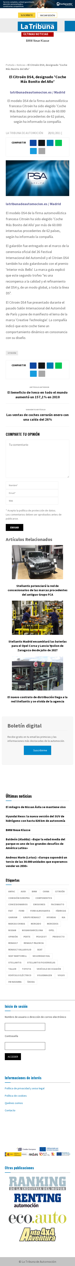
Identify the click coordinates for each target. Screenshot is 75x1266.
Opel (51, 930)
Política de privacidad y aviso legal (24, 1088)
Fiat (10, 910)
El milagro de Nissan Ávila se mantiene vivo (36, 807)
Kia (63, 917)
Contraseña (11, 1036)
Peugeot (41, 936)
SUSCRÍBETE (27, 15)
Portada (10, 65)
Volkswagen (44, 975)
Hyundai (51, 917)
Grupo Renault (32, 917)
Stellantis (14, 962)
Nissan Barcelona (32, 930)
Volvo (61, 975)
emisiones (39, 904)
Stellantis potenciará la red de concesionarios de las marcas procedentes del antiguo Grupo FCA (38, 590)
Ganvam (12, 917)
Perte (26, 936)
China (46, 891)
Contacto (10, 1110)
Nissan (12, 930)
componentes (43, 898)
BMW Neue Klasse (37, 40)
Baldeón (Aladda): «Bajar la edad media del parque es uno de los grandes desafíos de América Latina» (35, 843)
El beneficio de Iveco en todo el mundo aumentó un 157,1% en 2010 (38, 394)
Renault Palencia (34, 943)
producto (58, 936)
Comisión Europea (19, 898)
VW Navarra (15, 981)
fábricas (61, 910)
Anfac (11, 891)
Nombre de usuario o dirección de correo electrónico (35, 1017)
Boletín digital (25, 725)
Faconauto (57, 904)
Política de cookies (16, 1095)
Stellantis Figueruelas (41, 962)
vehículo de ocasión (49, 968)
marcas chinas (16, 923)
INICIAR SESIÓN (47, 15)
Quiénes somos (14, 1103)
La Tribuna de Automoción (24, 133)
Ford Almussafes (40, 910)
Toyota (26, 968)
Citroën (12, 353)
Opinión (13, 936)
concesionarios (18, 904)
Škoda (31, 981)
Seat (39, 949)
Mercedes (52, 923)
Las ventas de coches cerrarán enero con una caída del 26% (37, 417)
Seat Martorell (17, 955)
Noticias (21, 65)
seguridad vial (41, 955)
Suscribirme (40, 750)
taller (12, 968)
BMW (34, 891)
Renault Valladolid (19, 949)
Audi (23, 891)
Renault (13, 943)
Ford (21, 910)
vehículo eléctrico (19, 975)
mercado (36, 923)
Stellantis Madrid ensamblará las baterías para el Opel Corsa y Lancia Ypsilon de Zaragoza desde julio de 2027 (37, 645)
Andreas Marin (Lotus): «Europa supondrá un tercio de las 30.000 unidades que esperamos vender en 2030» (37, 861)
